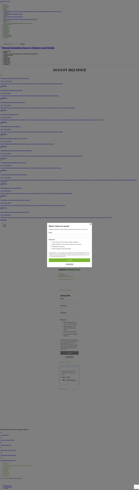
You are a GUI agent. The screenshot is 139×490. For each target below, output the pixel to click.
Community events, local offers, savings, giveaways (65, 242)
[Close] (91, 224)
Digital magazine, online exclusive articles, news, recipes (66, 244)
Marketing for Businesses (58, 246)
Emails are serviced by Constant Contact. (58, 256)
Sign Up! (69, 260)
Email (50, 232)
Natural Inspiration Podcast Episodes (61, 249)
